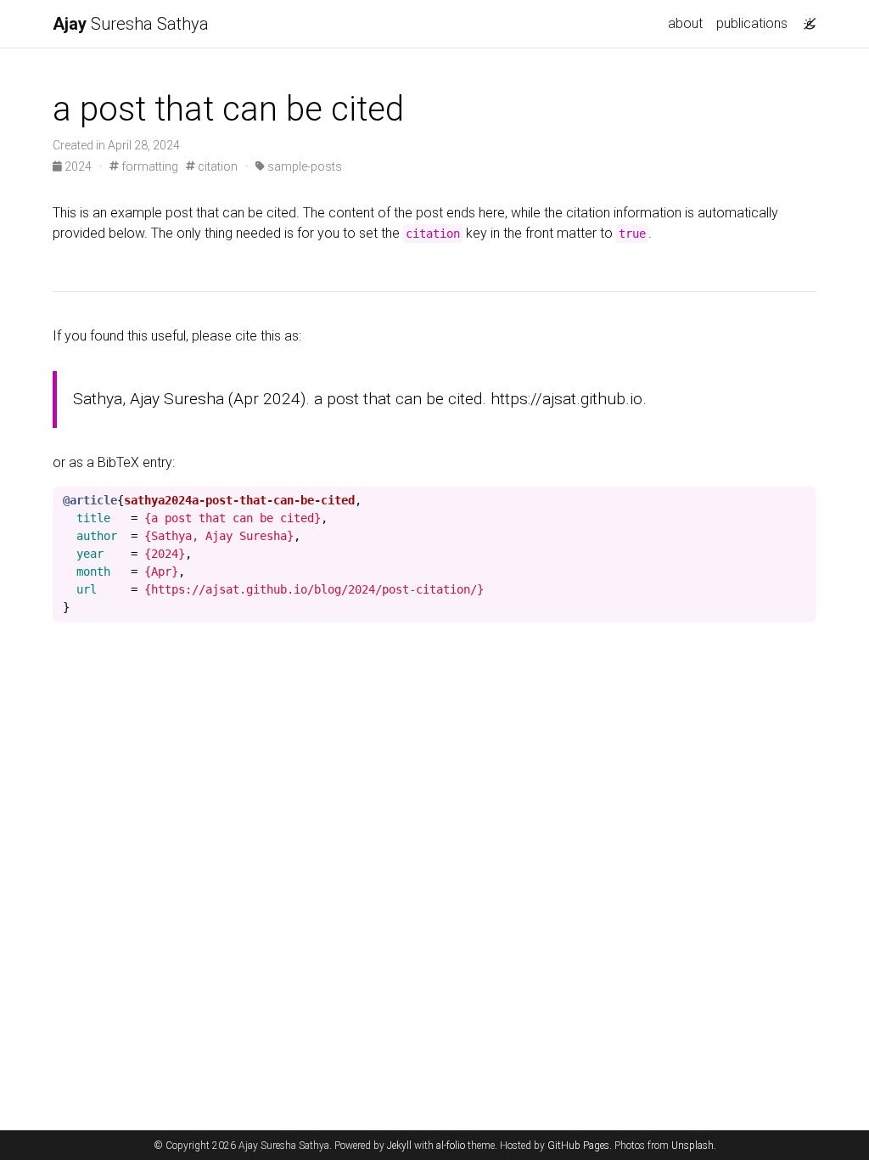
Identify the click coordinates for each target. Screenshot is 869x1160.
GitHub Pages (578, 1146)
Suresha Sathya (131, 24)
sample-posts (303, 166)
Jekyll (399, 1146)
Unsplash (692, 1146)
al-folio (450, 1146)
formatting (148, 166)
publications (752, 23)
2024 (78, 166)
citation (216, 166)
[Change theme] (805, 19)
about (685, 23)
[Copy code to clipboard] (803, 500)
